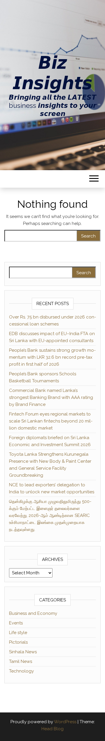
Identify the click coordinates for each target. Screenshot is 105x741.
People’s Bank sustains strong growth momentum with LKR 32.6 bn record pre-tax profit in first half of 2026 (52, 357)
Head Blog (52, 728)
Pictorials (18, 642)
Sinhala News (23, 651)
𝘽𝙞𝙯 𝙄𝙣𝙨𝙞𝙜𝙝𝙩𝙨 (52, 72)
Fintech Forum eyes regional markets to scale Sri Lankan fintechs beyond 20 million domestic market (50, 421)
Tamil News (20, 661)
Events (16, 623)
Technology (21, 671)
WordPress (65, 721)
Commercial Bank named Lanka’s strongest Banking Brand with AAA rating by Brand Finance (51, 397)
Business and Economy (33, 613)
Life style (18, 632)
